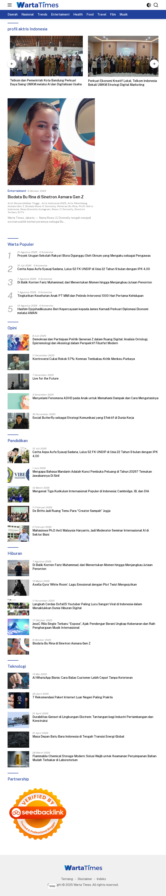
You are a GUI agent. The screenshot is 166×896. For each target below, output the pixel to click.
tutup (52, 886)
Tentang (67, 879)
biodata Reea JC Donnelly (40, 206)
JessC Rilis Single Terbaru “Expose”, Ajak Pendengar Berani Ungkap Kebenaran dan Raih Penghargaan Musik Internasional (93, 625)
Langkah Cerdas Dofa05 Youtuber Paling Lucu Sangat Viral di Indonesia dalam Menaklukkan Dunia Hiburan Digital (87, 606)
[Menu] (10, 5)
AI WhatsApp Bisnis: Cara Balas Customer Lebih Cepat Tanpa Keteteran (82, 677)
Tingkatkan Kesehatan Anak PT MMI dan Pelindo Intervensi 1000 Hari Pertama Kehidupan (80, 295)
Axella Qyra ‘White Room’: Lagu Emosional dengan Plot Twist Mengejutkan (84, 584)
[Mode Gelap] (148, 5)
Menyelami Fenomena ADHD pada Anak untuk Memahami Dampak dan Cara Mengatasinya (95, 398)
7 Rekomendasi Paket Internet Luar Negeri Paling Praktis (72, 697)
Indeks (101, 879)
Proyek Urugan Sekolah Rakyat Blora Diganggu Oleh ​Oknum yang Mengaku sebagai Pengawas (84, 255)
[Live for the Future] (18, 382)
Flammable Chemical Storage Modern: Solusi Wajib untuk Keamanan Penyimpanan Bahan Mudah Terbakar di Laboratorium (94, 758)
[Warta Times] (36, 5)
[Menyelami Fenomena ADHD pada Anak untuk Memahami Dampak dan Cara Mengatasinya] (18, 401)
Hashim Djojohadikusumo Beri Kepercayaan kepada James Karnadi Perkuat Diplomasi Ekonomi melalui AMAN (82, 311)
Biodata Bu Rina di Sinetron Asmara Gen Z (46, 197)
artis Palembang (77, 203)
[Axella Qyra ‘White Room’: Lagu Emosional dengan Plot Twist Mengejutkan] (18, 588)
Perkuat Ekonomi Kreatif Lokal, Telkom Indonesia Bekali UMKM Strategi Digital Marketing (120, 82)
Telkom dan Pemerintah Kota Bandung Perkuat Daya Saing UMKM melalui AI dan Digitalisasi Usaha (43, 82)
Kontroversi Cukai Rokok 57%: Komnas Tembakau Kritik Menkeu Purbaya (83, 359)
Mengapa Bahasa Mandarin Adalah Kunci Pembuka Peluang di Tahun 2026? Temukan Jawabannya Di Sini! (92, 473)
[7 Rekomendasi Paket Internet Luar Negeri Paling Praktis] (18, 700)
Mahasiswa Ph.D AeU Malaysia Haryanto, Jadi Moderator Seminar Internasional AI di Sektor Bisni (90, 532)
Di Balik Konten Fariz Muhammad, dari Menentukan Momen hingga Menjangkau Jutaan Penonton (84, 282)
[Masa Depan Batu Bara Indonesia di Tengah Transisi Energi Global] (18, 740)
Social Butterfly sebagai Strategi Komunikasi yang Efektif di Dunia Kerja (83, 417)
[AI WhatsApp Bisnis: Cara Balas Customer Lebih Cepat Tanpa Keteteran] (18, 681)
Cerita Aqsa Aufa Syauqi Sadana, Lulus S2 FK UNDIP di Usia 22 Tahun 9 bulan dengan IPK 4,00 (83, 269)
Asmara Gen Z (16, 206)
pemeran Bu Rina (67, 206)
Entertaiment (17, 190)
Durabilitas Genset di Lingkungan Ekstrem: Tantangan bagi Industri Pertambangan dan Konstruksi (92, 718)
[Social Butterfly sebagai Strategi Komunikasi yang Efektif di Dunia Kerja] (18, 421)
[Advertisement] (83, 889)
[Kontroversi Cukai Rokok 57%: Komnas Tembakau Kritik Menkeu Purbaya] (18, 362)
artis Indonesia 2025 (54, 203)
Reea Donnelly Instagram (35, 209)
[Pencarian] (155, 5)
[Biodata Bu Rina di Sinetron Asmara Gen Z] (51, 141)
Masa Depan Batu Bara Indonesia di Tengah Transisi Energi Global (78, 736)
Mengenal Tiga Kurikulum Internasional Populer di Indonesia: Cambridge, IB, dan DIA (90, 491)
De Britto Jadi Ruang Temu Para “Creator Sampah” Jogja (71, 511)
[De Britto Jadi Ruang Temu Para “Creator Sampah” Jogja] (18, 514)
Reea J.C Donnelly (62, 209)
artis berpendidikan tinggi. (24, 203)
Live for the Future (45, 378)
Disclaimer (85, 879)
